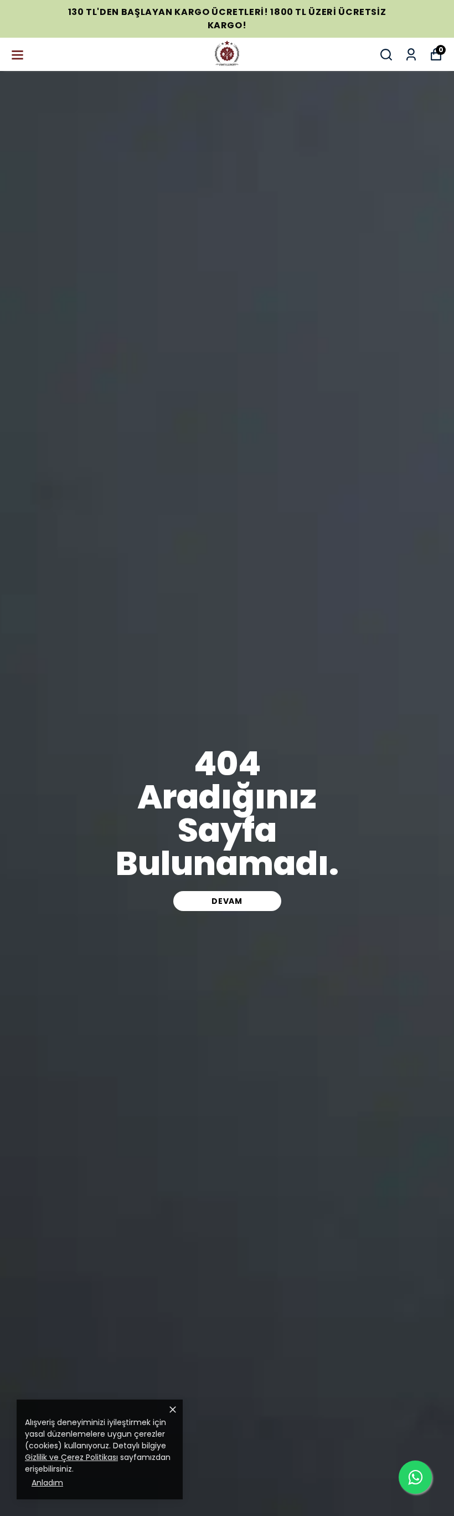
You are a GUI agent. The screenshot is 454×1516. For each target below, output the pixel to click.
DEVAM (227, 901)
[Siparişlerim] (411, 55)
